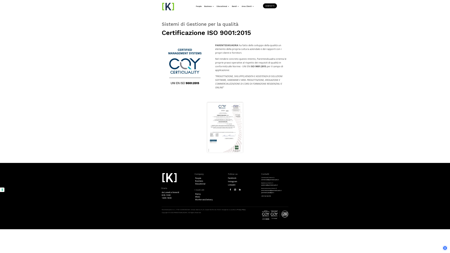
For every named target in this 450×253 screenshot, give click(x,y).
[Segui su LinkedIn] (240, 190)
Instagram (232, 181)
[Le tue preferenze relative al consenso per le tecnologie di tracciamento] (2, 190)
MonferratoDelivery (204, 199)
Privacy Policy (241, 209)
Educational (200, 183)
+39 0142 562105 (266, 196)
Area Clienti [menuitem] (247, 6)
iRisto (197, 196)
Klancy (198, 194)
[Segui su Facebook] (230, 190)
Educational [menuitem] (222, 6)
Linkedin (231, 185)
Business (199, 181)
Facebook (232, 178)
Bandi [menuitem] (234, 6)
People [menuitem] (199, 6)
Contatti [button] (270, 6)
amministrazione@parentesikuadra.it (271, 190)
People (198, 178)
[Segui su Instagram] (235, 190)
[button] (445, 248)
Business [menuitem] (208, 6)
